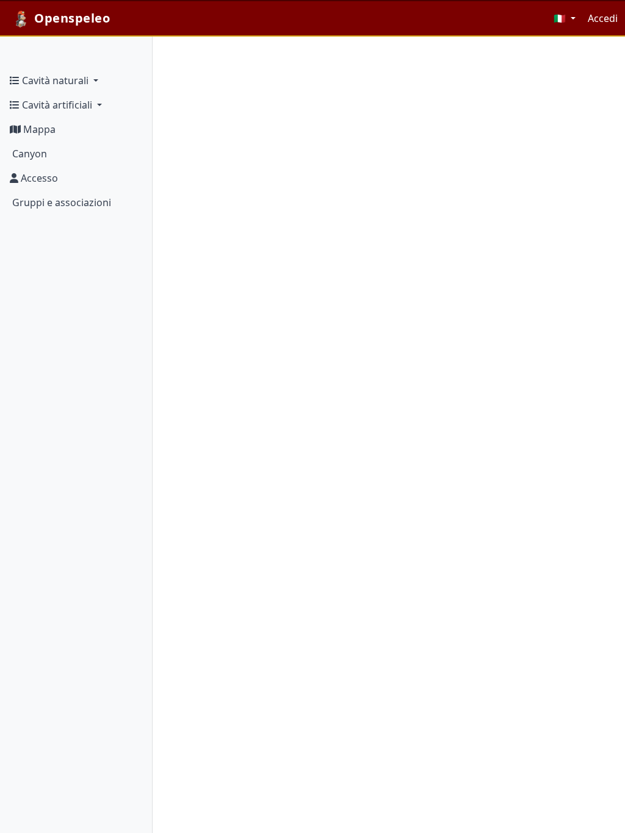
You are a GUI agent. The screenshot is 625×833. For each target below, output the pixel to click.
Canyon (28, 153)
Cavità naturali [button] (55, 80)
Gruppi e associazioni (60, 202)
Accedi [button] (603, 18)
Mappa (38, 129)
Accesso (38, 178)
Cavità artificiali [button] (57, 105)
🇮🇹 (561, 18)
